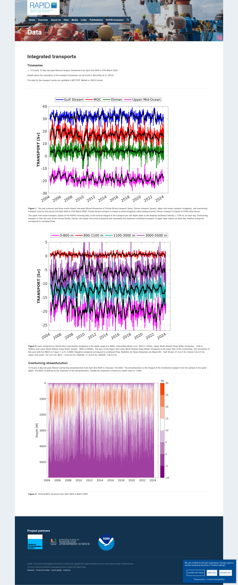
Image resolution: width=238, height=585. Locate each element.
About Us (56, 20)
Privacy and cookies (43, 570)
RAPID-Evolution (115, 20)
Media (75, 20)
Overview (43, 20)
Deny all (212, 573)
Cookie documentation (216, 579)
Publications (96, 20)
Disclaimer (30, 570)
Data (66, 20)
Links (84, 20)
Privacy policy (199, 579)
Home (32, 20)
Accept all (225, 573)
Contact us (66, 570)
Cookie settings (196, 573)
